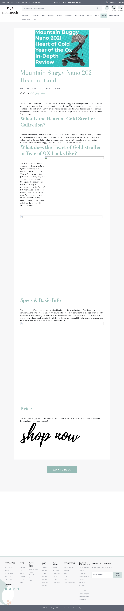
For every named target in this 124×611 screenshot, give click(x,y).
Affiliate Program (84, 594)
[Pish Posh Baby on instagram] (14, 589)
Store (18, 2)
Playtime (69, 15)
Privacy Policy (83, 591)
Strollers (25, 15)
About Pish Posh (84, 568)
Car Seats (35, 15)
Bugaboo (56, 570)
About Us (5, 2)
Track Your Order (69, 582)
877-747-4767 (37, 2)
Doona (55, 579)
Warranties (82, 599)
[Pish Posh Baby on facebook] (6, 589)
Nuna (55, 568)
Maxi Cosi (56, 582)
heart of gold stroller (33, 106)
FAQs (34, 20)
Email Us (8, 570)
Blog (12, 2)
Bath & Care (79, 15)
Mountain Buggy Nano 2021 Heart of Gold (41, 418)
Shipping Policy (84, 576)
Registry (113, 10)
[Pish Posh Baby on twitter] (10, 589)
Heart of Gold (69, 147)
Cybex (55, 576)
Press (65, 573)
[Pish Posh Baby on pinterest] (18, 589)
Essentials (26, 20)
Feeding (51, 15)
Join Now (118, 574)
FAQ (65, 579)
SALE (104, 15)
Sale (30, 581)
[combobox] (62, 8)
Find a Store (9, 573)
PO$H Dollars (68, 568)
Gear (43, 15)
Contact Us (26, 2)
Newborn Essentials (117, 2)
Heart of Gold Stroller (71, 118)
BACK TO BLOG (62, 469)
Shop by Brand (114, 15)
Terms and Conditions (64, 608)
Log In (107, 10)
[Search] (99, 8)
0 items (120, 10)
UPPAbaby (56, 573)
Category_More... (38, 93)
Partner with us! (84, 596)
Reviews (66, 570)
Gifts (97, 15)
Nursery (59, 15)
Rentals (89, 15)
